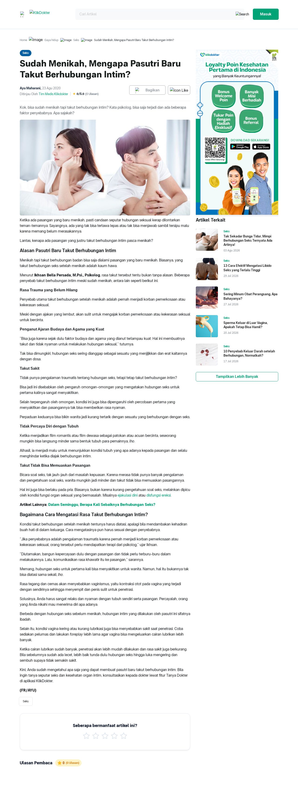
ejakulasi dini (128, 495)
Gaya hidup (51, 40)
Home (23, 40)
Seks (76, 40)
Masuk (265, 14)
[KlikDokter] (49, 14)
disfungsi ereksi (158, 495)
